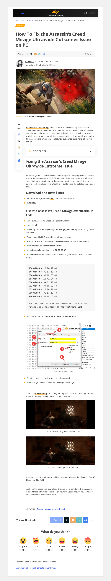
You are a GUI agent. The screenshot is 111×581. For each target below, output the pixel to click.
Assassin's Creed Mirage (47, 509)
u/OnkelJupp (41, 393)
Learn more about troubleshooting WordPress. (36, 568)
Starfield (40, 480)
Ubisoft (62, 509)
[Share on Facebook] (27, 54)
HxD (52, 198)
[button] (18, 13)
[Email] (35, 54)
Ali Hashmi (29, 61)
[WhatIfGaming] (55, 13)
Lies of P (84, 477)
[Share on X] (31, 54)
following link (73, 307)
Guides (20, 25)
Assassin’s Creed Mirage (37, 127)
